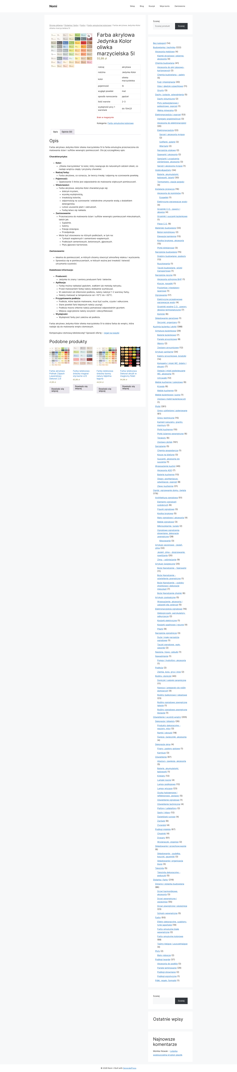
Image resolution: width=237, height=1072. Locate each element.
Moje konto (165, 6)
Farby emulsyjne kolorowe (99, 25)
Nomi (53, 6)
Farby (82, 25)
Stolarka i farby (71, 25)
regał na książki (111, 333)
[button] (89, 36)
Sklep (132, 6)
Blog (142, 6)
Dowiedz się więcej (57, 390)
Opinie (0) (67, 132)
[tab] (55, 132)
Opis (55, 132)
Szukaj (156, 21)
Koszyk (152, 6)
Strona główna (56, 25)
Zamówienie (180, 6)
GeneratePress (129, 1068)
